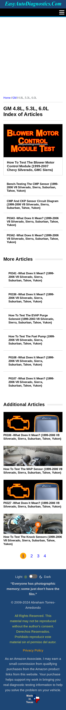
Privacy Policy (33, 650)
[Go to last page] (58, 555)
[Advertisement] (33, 55)
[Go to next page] (51, 555)
